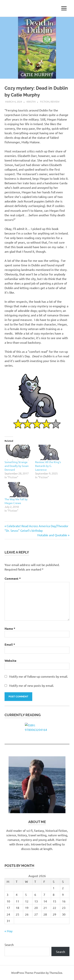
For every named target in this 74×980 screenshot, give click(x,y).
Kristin (31, 101)
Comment (13, 578)
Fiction (44, 101)
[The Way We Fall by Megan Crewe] (18, 489)
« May (9, 931)
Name (10, 628)
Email (10, 644)
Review (54, 101)
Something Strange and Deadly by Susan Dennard (17, 465)
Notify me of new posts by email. (31, 685)
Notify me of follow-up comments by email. (38, 676)
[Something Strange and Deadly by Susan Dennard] (18, 452)
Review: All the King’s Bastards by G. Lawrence (48, 465)
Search (9, 944)
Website (10, 660)
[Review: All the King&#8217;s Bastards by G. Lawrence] (48, 452)
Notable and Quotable (52, 535)
